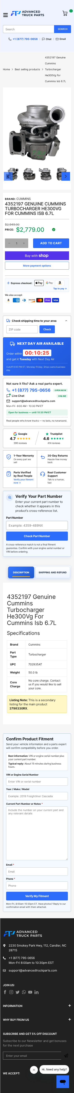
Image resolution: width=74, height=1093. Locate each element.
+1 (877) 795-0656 (25, 39)
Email (63, 39)
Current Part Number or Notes (24, 803)
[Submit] (66, 1056)
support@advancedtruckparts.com (33, 401)
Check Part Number (37, 536)
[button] (8, 176)
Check (47, 329)
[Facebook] (5, 992)
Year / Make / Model (17, 789)
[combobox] (37, 29)
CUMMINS (23, 199)
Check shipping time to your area (34, 320)
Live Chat (39, 395)
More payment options (37, 265)
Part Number (14, 517)
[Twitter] (11, 992)
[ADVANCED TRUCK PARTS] (34, 15)
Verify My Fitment (37, 896)
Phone (10, 878)
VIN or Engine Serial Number (22, 774)
